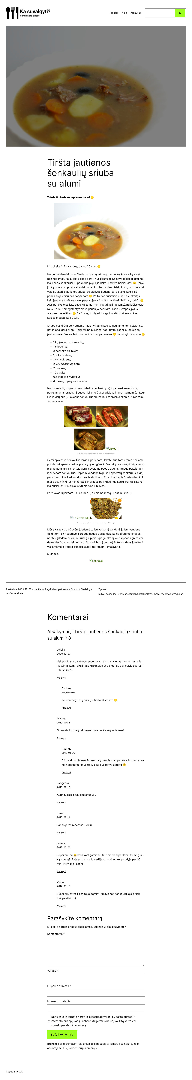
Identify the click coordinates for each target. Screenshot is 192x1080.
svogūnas (177, 593)
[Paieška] (180, 13)
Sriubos (75, 589)
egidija (61, 649)
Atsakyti (61, 677)
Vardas (52, 970)
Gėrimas (122, 593)
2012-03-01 (63, 847)
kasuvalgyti (145, 593)
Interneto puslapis (58, 1001)
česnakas (111, 593)
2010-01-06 (63, 722)
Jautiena (39, 589)
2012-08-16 (63, 886)
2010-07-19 (63, 817)
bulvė (101, 593)
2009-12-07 (63, 653)
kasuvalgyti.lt (14, 1071)
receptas (166, 593)
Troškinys (86, 589)
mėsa (157, 593)
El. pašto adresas (59, 986)
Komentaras (56, 933)
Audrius (66, 688)
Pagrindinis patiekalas (57, 589)
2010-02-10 (63, 787)
